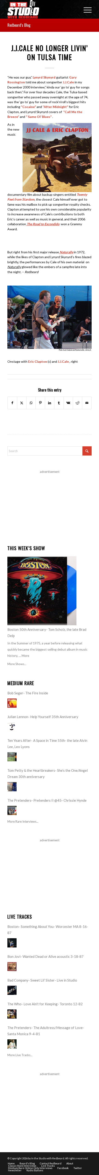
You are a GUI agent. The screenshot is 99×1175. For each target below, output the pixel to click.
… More (24, 656)
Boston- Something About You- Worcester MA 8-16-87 (47, 929)
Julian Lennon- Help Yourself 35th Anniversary (42, 717)
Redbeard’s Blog (18, 25)
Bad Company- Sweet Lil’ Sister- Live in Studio (42, 980)
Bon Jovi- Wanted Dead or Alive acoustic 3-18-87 (45, 956)
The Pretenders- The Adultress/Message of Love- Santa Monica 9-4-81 (45, 1031)
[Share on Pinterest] (40, 403)
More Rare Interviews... (22, 821)
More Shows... (16, 664)
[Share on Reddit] (77, 403)
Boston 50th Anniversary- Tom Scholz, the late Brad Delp (46, 632)
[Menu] (85, 9)
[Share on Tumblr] (58, 403)
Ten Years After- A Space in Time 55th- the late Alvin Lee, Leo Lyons (47, 743)
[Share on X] (21, 403)
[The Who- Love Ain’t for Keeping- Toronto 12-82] (12, 1014)
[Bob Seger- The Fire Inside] (12, 703)
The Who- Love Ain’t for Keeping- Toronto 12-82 (45, 1004)
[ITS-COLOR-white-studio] (41, 9)
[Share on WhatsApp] (30, 403)
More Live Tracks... (19, 1055)
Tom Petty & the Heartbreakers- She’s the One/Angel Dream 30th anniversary (47, 773)
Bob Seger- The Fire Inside (27, 693)
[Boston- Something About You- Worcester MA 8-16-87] (12, 942)
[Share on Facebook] (12, 403)
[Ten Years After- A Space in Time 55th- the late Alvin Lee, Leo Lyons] (12, 756)
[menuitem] (85, 9)
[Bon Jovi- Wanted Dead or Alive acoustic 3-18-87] (12, 966)
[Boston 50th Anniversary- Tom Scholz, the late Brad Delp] (41, 590)
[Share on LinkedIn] (49, 403)
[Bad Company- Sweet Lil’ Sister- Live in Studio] (12, 990)
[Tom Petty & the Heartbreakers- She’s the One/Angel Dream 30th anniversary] (12, 786)
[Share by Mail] (86, 403)
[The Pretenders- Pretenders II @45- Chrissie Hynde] (12, 810)
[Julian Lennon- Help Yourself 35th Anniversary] (12, 726)
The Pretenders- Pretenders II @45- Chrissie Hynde (47, 800)
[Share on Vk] (68, 403)
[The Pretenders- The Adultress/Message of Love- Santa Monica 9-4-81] (12, 1044)
